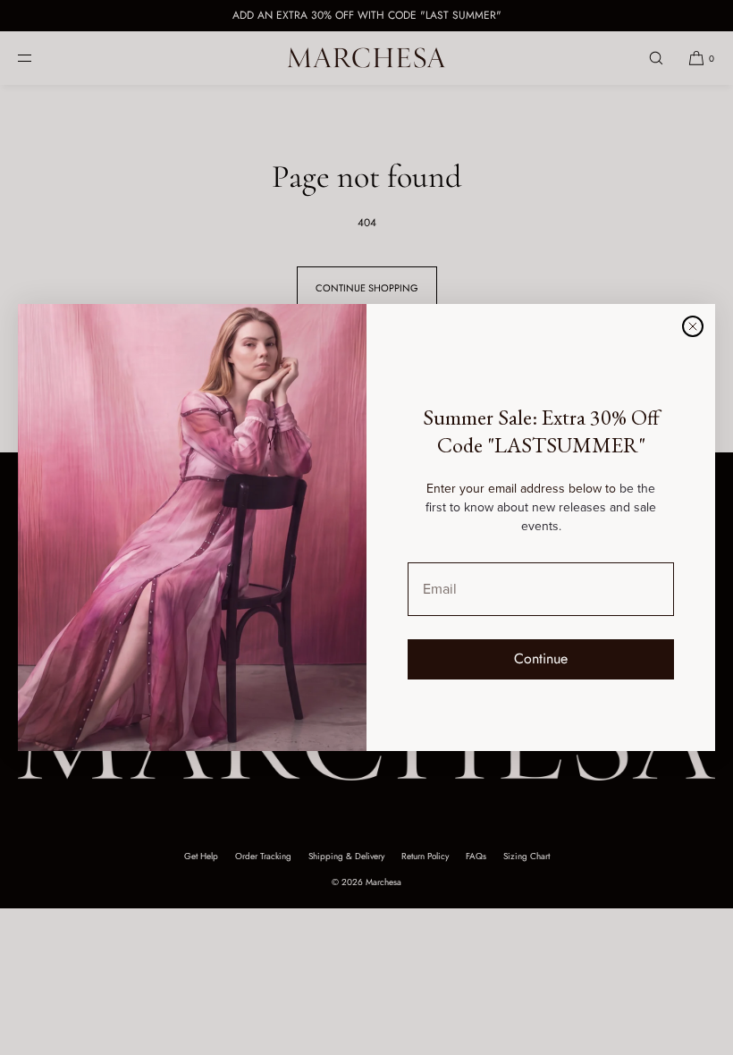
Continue (541, 658)
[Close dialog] (693, 326)
